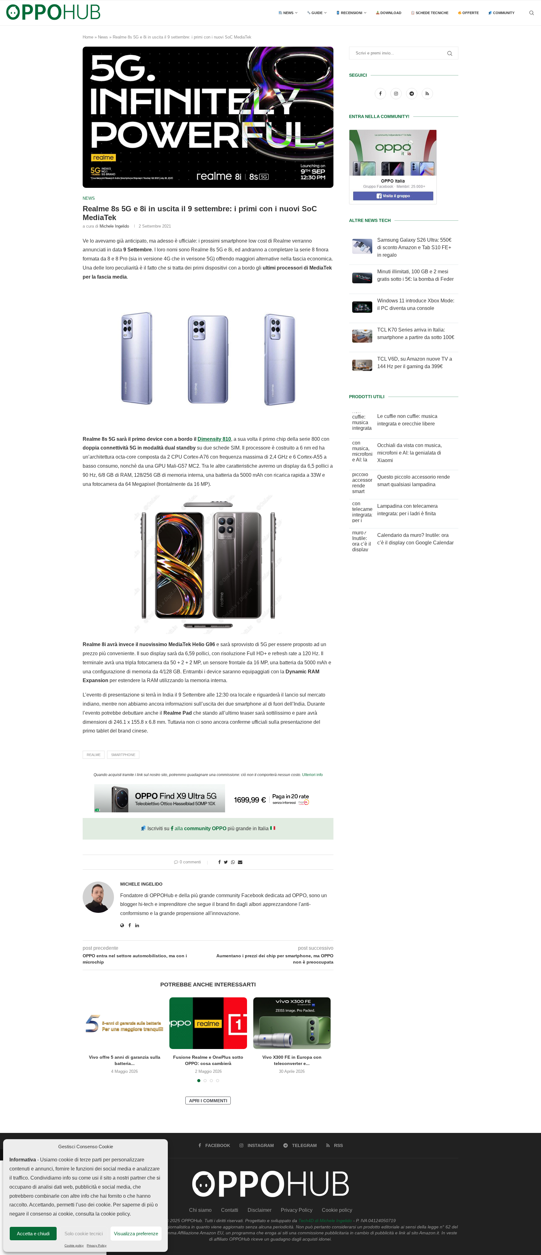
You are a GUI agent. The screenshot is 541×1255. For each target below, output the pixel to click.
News (287, 13)
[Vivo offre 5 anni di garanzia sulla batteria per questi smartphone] (124, 1023)
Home (88, 37)
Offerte (470, 13)
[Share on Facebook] (219, 862)
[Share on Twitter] (226, 862)
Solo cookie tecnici (83, 1233)
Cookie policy (74, 1245)
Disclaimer (259, 1210)
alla (199, 828)
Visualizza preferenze (136, 1233)
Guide (316, 13)
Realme (93, 755)
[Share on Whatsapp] (233, 862)
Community (503, 13)
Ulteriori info (312, 775)
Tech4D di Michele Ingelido (325, 1220)
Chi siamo (200, 1210)
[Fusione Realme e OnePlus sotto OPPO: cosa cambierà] (208, 1023)
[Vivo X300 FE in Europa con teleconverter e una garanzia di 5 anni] (292, 1023)
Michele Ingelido (114, 226)
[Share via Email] (240, 862)
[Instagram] (396, 93)
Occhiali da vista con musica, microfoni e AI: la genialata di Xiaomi (409, 453)
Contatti (229, 1210)
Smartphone (123, 755)
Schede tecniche (431, 13)
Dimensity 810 (214, 439)
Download (390, 13)
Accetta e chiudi (33, 1233)
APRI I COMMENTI (208, 1100)
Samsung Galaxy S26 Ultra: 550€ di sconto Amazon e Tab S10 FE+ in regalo (414, 247)
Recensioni (351, 13)
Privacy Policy (96, 1245)
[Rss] (427, 93)
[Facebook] (381, 93)
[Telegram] (412, 93)
